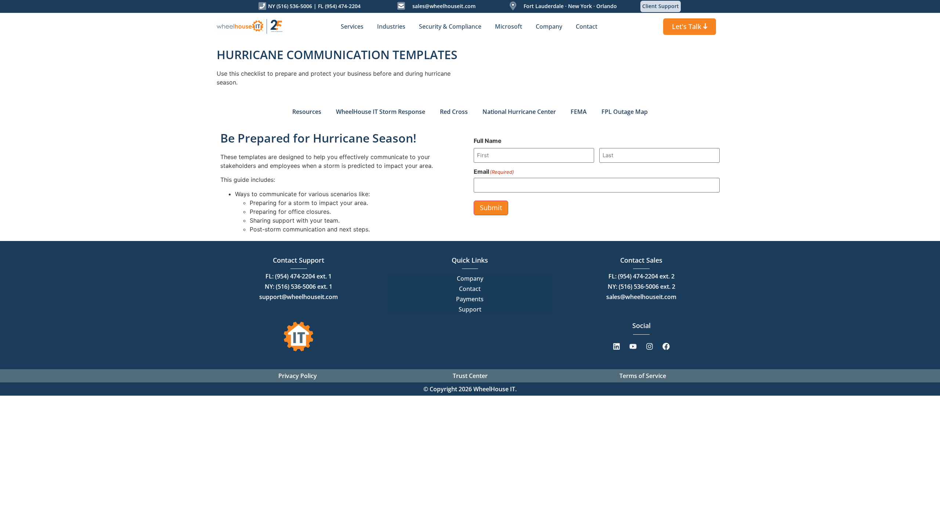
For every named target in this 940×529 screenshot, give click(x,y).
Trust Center (470, 376)
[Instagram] (649, 346)
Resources (306, 112)
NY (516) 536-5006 (290, 6)
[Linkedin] (616, 346)
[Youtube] (633, 346)
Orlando (606, 6)
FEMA (579, 112)
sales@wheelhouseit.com (444, 6)
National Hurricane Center (519, 112)
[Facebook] (666, 346)
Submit (491, 207)
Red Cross (454, 112)
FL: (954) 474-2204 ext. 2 (641, 276)
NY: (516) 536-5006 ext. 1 (298, 287)
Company (470, 278)
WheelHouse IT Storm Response (380, 112)
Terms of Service (642, 376)
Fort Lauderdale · (545, 6)
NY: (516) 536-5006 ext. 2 (641, 287)
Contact (470, 289)
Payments (470, 299)
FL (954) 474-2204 (339, 6)
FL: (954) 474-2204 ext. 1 (298, 276)
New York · (581, 6)
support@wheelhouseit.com (298, 297)
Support (470, 309)
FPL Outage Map (624, 112)
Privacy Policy (297, 376)
